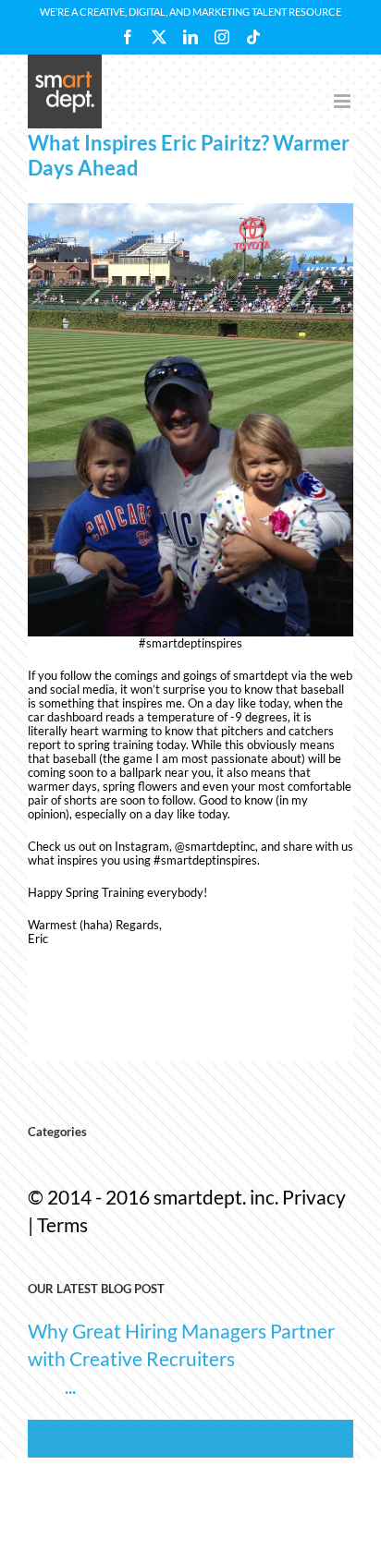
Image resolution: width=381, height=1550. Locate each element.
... (70, 1386)
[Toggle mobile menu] (343, 101)
